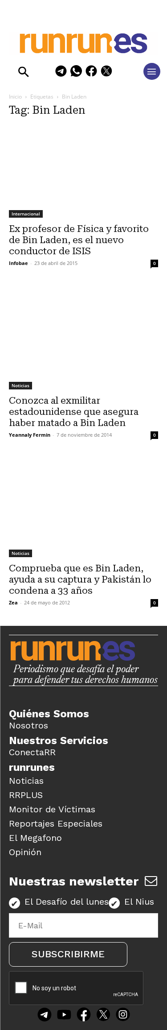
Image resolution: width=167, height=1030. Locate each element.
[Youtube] (64, 1015)
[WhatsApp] (76, 72)
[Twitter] (103, 1015)
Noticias (20, 385)
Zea (13, 602)
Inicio (15, 96)
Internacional (26, 214)
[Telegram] (61, 72)
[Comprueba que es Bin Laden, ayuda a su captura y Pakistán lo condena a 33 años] (83, 507)
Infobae (18, 263)
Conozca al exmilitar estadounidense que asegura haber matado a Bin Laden (73, 411)
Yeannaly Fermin (29, 434)
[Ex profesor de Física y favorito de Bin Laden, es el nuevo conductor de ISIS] (83, 172)
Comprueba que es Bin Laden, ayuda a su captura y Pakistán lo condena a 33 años (80, 579)
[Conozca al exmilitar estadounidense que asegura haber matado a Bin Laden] (83, 337)
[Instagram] (122, 1015)
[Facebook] (91, 72)
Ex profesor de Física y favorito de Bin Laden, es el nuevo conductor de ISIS (79, 239)
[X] (106, 72)
